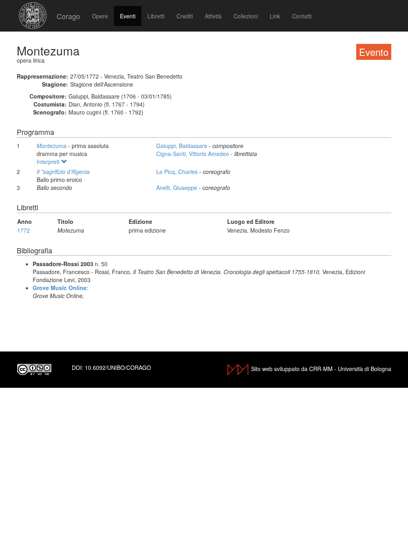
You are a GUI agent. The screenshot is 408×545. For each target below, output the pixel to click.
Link (275, 16)
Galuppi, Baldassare (182, 146)
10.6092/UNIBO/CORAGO (118, 367)
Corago (68, 16)
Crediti (185, 16)
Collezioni (245, 16)
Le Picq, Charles (177, 172)
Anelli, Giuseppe (177, 188)
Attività (213, 16)
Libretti (156, 16)
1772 (23, 230)
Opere (100, 16)
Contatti (302, 16)
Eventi (127, 16)
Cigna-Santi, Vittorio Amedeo (193, 154)
